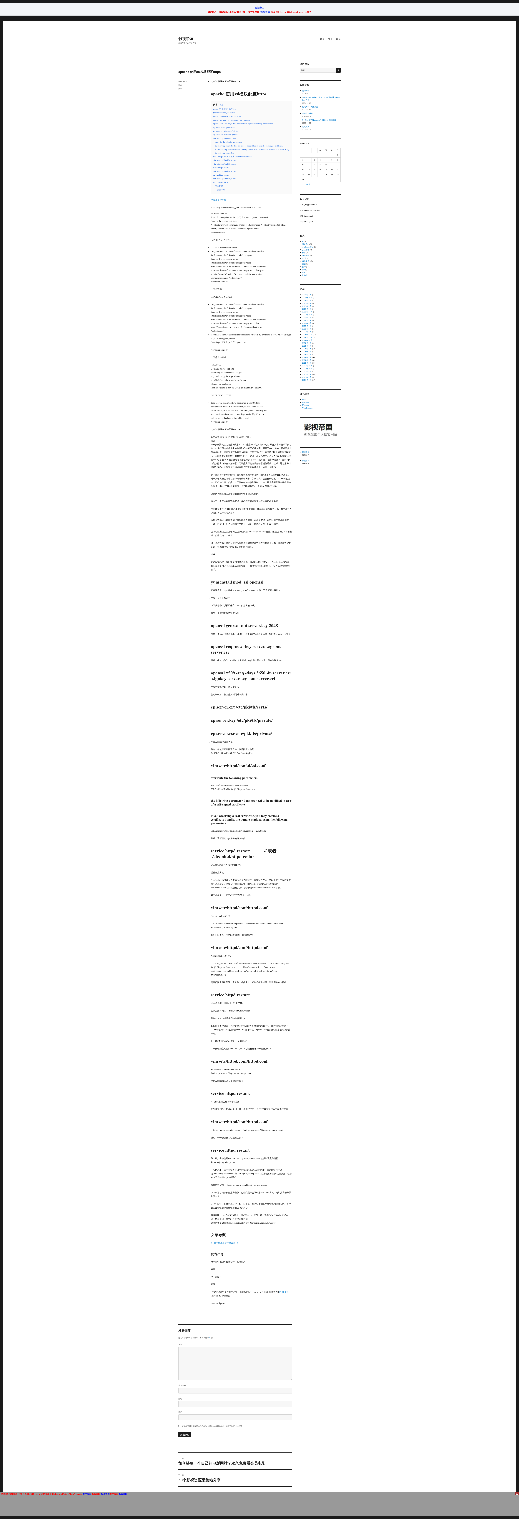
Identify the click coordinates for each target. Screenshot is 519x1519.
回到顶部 (283, 1291)
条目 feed (305, 402)
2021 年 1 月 (307, 363)
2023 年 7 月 (307, 300)
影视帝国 (259, 7)
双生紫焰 (305, 255)
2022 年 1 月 (307, 331)
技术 (223, 199)
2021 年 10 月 (307, 340)
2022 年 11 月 (307, 312)
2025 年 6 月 (307, 295)
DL (303, 241)
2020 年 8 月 (307, 374)
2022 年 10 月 (307, 314)
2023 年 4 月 (307, 303)
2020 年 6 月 (307, 380)
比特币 (304, 275)
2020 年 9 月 (307, 371)
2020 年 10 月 (307, 368)
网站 (180, 1412)
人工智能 (305, 249)
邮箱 (180, 1398)
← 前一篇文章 (217, 1242)
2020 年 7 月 (307, 377)
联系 (338, 38)
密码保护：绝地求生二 (311, 107)
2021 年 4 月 (307, 354)
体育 (304, 252)
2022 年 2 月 (307, 329)
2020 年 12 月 (307, 366)
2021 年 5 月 (307, 351)
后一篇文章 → (231, 1242)
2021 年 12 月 (307, 334)
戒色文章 (305, 261)
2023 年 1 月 (307, 309)
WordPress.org (307, 408)
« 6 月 (308, 184)
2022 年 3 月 (307, 326)
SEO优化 (305, 244)
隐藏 (221, 104)
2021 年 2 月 (307, 360)
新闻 (304, 269)
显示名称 (182, 1385)
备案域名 (305, 126)
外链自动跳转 (307, 113)
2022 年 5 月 (307, 320)
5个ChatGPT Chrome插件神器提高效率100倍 (319, 120)
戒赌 (304, 264)
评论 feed (305, 405)
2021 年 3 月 (307, 357)
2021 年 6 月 (307, 348)
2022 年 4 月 (307, 323)
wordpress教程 (307, 247)
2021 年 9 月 (307, 343)
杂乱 (304, 272)
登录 (304, 399)
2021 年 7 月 (307, 346)
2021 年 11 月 (307, 337)
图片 (180, 85)
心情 (304, 258)
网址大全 (305, 90)
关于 (330, 38)
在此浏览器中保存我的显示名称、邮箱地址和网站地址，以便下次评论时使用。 (213, 1426)
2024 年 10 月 (307, 297)
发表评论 (215, 199)
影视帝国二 (306, 460)
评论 (181, 1344)
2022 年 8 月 (307, 317)
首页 (322, 38)
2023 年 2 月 (307, 306)
